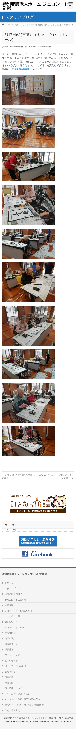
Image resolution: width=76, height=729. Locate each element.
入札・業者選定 (12, 710)
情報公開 (9, 683)
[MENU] (70, 6)
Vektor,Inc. (55, 721)
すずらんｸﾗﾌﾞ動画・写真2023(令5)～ (22, 699)
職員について (11, 644)
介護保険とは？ (12, 605)
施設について (11, 622)
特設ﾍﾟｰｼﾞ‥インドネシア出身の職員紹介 (24, 705)
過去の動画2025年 (14, 594)
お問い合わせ (11, 660)
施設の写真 (10, 638)
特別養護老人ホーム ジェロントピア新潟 (38, 6)
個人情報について (13, 688)
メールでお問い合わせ (15, 666)
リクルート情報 (12, 655)
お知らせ (9, 583)
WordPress (22, 721)
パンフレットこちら (14, 627)
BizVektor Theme (38, 721)
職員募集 (9, 649)
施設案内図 (10, 633)
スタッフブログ (12, 588)
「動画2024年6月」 (21, 69)
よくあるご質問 (12, 616)
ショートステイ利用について (19, 611)
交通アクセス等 (12, 671)
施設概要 (9, 677)
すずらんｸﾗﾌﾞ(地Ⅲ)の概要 (17, 694)
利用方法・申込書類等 (15, 600)
